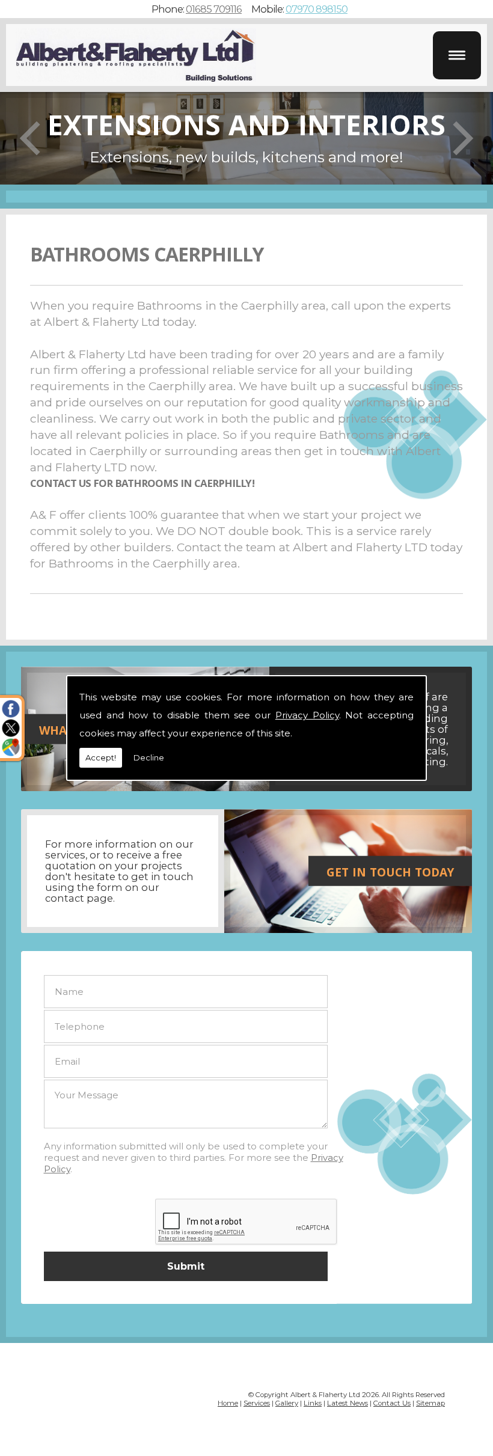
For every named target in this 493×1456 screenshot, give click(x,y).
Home (228, 1403)
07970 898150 (317, 9)
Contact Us (392, 1403)
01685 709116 (214, 9)
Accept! (100, 757)
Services (256, 1403)
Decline (148, 757)
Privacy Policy (307, 715)
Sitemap (430, 1403)
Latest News (347, 1403)
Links (313, 1403)
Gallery (286, 1403)
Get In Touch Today (390, 874)
